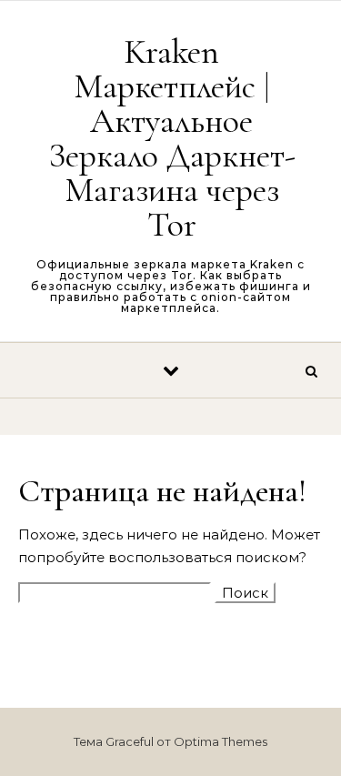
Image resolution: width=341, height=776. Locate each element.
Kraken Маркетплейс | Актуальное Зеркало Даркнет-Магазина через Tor (172, 138)
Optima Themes (220, 741)
